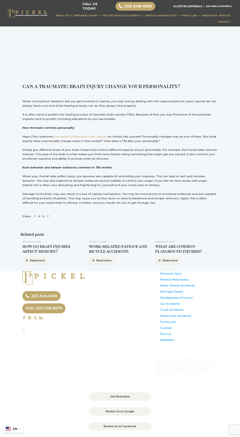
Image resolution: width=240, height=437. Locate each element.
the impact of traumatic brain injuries (80, 136)
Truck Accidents (172, 309)
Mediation (167, 340)
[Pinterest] (48, 216)
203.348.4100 (44, 296)
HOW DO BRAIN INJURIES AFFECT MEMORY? (46, 249)
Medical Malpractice (174, 279)
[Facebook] (34, 216)
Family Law (168, 321)
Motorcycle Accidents (175, 315)
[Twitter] (39, 216)
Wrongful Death (171, 291)
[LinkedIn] (43, 216)
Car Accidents (170, 303)
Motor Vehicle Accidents (177, 285)
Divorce (165, 334)
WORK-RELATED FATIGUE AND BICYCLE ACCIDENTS (118, 249)
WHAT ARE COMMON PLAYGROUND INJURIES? (178, 249)
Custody (166, 328)
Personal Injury (171, 273)
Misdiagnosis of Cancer (176, 297)
